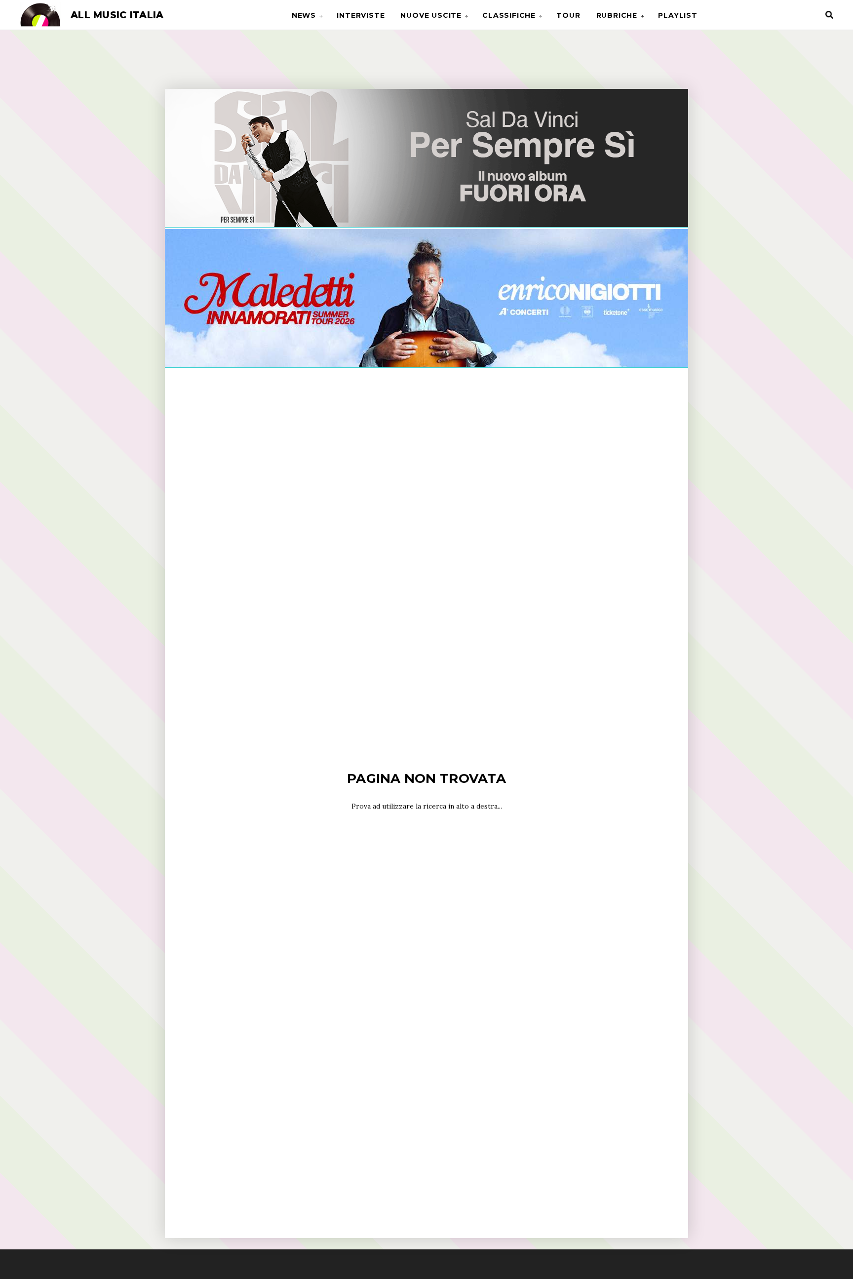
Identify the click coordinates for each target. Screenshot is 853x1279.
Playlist (677, 15)
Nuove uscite (431, 15)
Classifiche (509, 15)
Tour (568, 15)
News (304, 15)
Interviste (361, 15)
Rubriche (616, 15)
